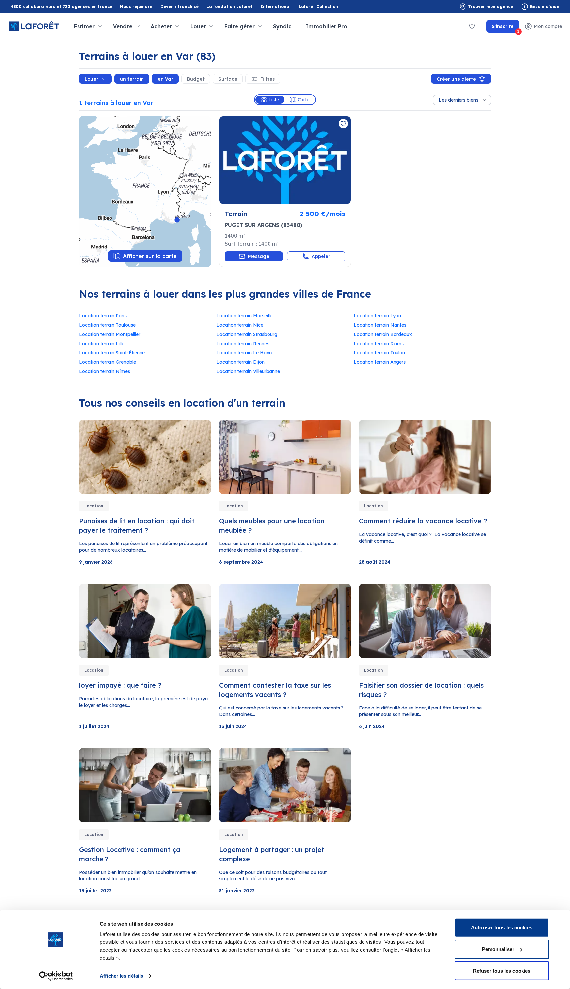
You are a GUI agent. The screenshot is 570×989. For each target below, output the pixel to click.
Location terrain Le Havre (244, 353)
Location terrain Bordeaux (383, 334)
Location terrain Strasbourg (246, 334)
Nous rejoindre (136, 6)
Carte (303, 100)
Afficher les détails (121, 976)
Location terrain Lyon (377, 316)
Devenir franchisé (179, 7)
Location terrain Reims (379, 343)
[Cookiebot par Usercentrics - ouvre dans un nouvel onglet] (56, 976)
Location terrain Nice (239, 325)
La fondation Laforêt (229, 7)
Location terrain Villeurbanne (248, 371)
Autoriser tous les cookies (501, 927)
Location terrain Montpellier (109, 334)
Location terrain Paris (103, 316)
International (276, 6)
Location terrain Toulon (379, 353)
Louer (91, 79)
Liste (274, 100)
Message (258, 256)
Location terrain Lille (101, 343)
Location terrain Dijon (240, 362)
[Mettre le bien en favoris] (343, 123)
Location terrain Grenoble (107, 362)
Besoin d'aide (544, 6)
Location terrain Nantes (380, 325)
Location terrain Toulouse (107, 325)
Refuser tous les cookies (501, 970)
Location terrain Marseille (244, 316)
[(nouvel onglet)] (285, 160)
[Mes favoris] (472, 26)
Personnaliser (498, 949)
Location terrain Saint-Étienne (112, 353)
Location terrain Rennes (242, 343)
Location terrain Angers (380, 362)
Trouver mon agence (490, 6)
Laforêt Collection (318, 7)
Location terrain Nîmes (104, 371)
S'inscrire (505, 28)
